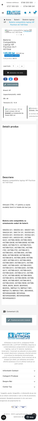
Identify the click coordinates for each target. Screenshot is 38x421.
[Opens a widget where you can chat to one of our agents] (30, 417)
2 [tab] (19, 35)
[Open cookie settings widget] (3, 417)
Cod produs (7, 131)
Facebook (5, 79)
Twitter (11, 79)
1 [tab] (17, 35)
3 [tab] (21, 35)
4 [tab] (23, 35)
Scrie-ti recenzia (12, 84)
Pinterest (16, 79)
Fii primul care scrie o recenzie (20, 320)
